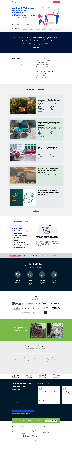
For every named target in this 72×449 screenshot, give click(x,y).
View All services (26, 24)
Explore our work (15, 24)
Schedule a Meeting (51, 420)
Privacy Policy (27, 413)
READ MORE (14, 362)
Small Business (19, 242)
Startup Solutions (20, 235)
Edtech (16, 240)
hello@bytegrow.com (16, 389)
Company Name (26, 397)
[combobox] (13, 399)
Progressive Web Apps (42, 64)
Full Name (14, 392)
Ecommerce (18, 228)
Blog (13, 430)
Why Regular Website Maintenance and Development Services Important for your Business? (35, 355)
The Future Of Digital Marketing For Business (52, 355)
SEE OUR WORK (36, 47)
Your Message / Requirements (17, 402)
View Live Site (40, 111)
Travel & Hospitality (21, 231)
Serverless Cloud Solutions (43, 77)
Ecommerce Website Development (45, 67)
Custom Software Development (44, 60)
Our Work (46, 2)
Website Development (42, 58)
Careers (13, 431)
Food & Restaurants (21, 238)
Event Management (34, 440)
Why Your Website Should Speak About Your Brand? (18, 355)
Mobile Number (15, 397)
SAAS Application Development (44, 69)
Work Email (25, 392)
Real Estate (18, 233)
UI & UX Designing (40, 62)
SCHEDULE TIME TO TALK (15, 255)
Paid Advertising (40, 73)
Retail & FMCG (19, 247)
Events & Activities (14, 429)
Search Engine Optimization (43, 71)
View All (36, 210)
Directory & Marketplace (23, 245)
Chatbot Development (42, 75)
